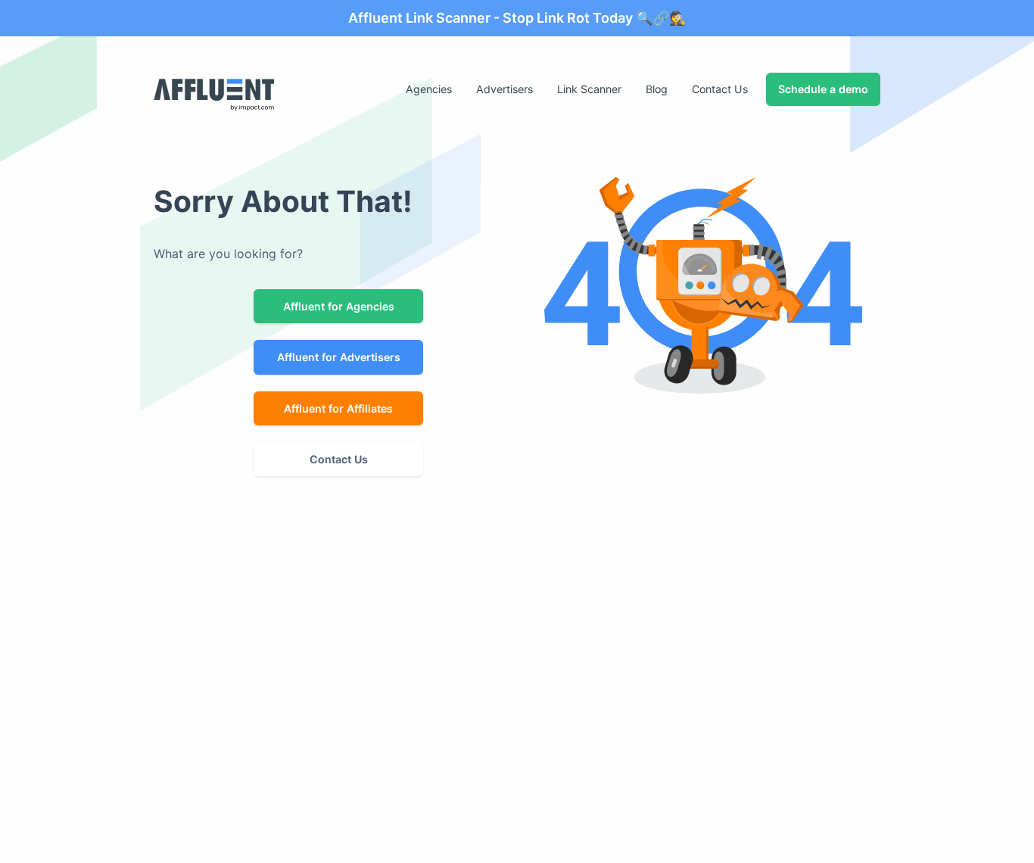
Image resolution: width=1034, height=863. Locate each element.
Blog (657, 89)
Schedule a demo (823, 89)
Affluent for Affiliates (338, 408)
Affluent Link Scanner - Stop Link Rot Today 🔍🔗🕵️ (517, 18)
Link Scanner (589, 89)
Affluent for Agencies (338, 306)
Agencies (429, 89)
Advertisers (504, 89)
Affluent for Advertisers (338, 356)
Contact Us (720, 89)
